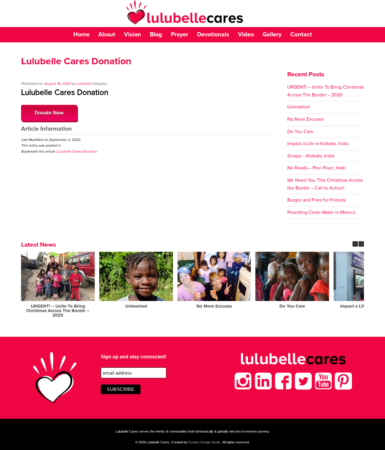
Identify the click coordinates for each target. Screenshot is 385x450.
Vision (132, 34)
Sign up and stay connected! (133, 356)
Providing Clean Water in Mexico (321, 212)
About (106, 34)
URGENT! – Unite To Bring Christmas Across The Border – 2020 (57, 310)
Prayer (179, 34)
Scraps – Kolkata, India (310, 156)
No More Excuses (305, 119)
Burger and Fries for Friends (316, 200)
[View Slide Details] (192, 13)
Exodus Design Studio (204, 442)
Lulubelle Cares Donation (76, 151)
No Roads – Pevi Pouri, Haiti (316, 168)
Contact (301, 34)
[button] (361, 244)
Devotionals (213, 34)
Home (81, 34)
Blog (156, 34)
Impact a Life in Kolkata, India (317, 144)
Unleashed (298, 107)
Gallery (272, 34)
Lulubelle (83, 83)
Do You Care (300, 132)
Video (246, 34)
